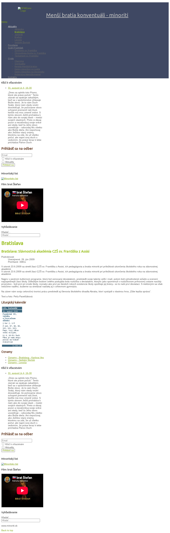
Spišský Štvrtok (22, 42)
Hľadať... (5, 232)
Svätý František (15, 47)
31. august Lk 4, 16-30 (20, 88)
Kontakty (12, 77)
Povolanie (13, 45)
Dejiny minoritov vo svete (27, 69)
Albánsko (19, 29)
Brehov (18, 37)
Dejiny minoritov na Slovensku (29, 71)
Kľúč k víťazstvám (14, 159)
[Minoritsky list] (9, 178)
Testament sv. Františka (26, 55)
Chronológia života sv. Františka (30, 53)
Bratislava (20, 31)
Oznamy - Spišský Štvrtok (21, 360)
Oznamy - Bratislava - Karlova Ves (26, 357)
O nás (11, 58)
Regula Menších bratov (26, 66)
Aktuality (12, 26)
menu (4, 21)
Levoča (18, 39)
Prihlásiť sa (8, 165)
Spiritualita (20, 63)
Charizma (19, 61)
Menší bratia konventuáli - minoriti (87, 15)
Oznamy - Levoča (17, 362)
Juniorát (19, 34)
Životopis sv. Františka (26, 50)
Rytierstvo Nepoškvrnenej (28, 74)
